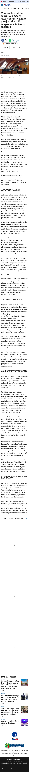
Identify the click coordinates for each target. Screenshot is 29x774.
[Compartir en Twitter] (6, 40)
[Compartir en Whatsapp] (10, 40)
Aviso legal (3, 763)
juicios (17, 518)
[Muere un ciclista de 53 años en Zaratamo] (24, 722)
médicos (11, 518)
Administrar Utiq (24, 766)
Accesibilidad (16, 766)
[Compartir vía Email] (17, 40)
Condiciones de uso (21, 763)
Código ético (9, 766)
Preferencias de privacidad (7, 768)
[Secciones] (2, 5)
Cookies (2, 766)
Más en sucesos (8, 677)
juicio (22, 518)
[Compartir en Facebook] (2, 40)
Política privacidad (11, 763)
